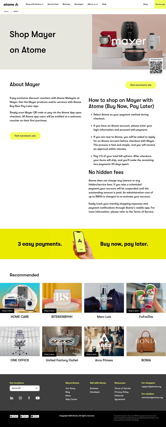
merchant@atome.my (152, 397)
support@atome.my (151, 386)
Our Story (70, 388)
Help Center (71, 399)
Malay (145, 4)
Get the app (160, 4)
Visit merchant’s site (25, 135)
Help (104, 4)
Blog (68, 392)
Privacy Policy (121, 392)
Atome (6, 11)
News (68, 395)
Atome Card (53, 4)
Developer (78, 4)
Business (66, 4)
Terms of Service (123, 388)
